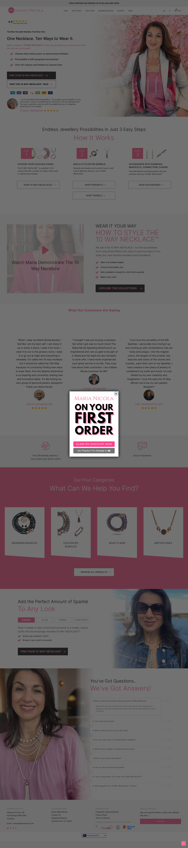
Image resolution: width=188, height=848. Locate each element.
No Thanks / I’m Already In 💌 (94, 450)
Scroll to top (183, 843)
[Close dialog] (116, 394)
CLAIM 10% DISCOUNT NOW (94, 444)
